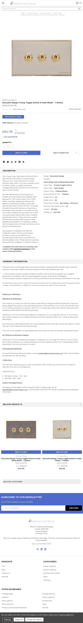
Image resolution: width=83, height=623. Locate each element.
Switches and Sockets (51, 573)
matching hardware (22, 249)
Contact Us (6, 573)
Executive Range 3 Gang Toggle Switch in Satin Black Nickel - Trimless (21, 459)
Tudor (44, 604)
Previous (76, 404)
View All (45, 608)
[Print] (11, 162)
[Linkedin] (19, 162)
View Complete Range (13, 117)
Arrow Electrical (7, 604)
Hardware (47, 580)
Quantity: (7, 142)
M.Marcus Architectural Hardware (14, 608)
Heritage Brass (7, 594)
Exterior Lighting (49, 570)
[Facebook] (4, 162)
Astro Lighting (7, 601)
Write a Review (75, 109)
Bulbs (45, 577)
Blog (3, 570)
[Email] (8, 162)
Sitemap (5, 577)
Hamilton (5, 597)
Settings (7, 619)
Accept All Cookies (34, 619)
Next (80, 404)
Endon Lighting (48, 597)
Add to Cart (21, 452)
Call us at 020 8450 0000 (41, 544)
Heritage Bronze (48, 594)
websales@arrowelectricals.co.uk (50, 353)
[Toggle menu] (3, 3)
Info (3, 566)
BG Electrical (47, 601)
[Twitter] (15, 162)
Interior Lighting (49, 566)
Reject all (19, 619)
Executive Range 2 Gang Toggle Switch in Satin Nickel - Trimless (62, 459)
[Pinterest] (23, 162)
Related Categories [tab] (12, 482)
